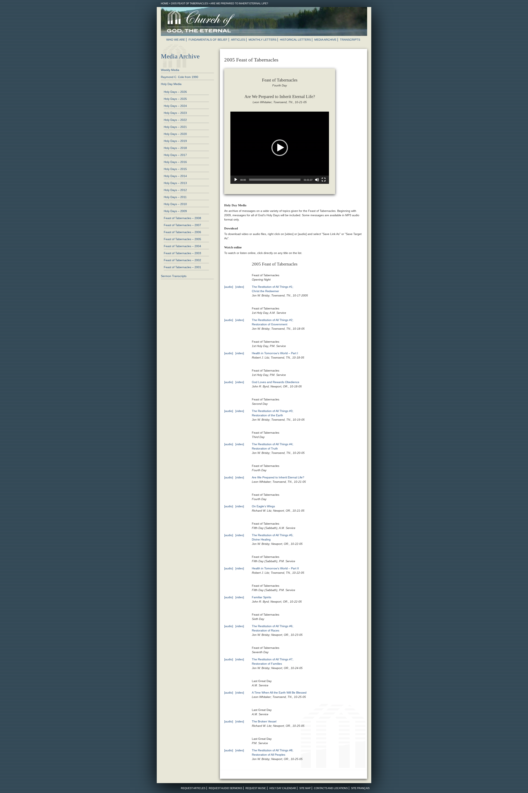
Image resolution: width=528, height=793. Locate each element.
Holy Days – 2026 (175, 91)
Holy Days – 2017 (175, 155)
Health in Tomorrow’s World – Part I (275, 353)
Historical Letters (295, 39)
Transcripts (350, 39)
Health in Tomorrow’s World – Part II (275, 568)
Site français (360, 788)
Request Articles (193, 788)
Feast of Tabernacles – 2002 (182, 260)
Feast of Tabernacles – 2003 (182, 253)
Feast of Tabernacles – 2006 (182, 232)
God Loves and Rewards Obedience (275, 382)
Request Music (255, 788)
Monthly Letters (262, 39)
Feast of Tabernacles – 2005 (182, 239)
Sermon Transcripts (173, 276)
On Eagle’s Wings (263, 506)
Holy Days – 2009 (175, 211)
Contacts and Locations (331, 788)
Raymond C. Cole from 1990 (179, 77)
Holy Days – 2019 (175, 141)
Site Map (305, 788)
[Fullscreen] (324, 180)
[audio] (228, 286)
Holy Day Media (171, 84)
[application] (279, 148)
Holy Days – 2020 (175, 134)
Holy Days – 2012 (175, 190)
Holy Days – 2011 (175, 197)
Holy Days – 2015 (175, 169)
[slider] (275, 180)
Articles (238, 39)
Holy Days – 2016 (175, 162)
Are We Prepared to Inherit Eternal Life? (278, 477)
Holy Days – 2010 (175, 204)
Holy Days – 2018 (175, 148)
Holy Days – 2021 (175, 127)
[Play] (236, 180)
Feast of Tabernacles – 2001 (182, 267)
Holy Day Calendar (282, 788)
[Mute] (317, 180)
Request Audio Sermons (225, 788)
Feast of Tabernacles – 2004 (182, 246)
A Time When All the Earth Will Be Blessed (279, 692)
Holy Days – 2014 (175, 176)
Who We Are (175, 39)
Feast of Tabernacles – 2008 (182, 218)
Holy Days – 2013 (175, 183)
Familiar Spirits (261, 597)
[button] (279, 147)
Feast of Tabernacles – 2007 (182, 225)
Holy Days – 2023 (175, 112)
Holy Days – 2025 (175, 98)
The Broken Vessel (264, 721)
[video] (239, 286)
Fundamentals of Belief (208, 39)
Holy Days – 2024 (175, 105)
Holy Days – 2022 (175, 120)
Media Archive (325, 39)
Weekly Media (170, 70)
